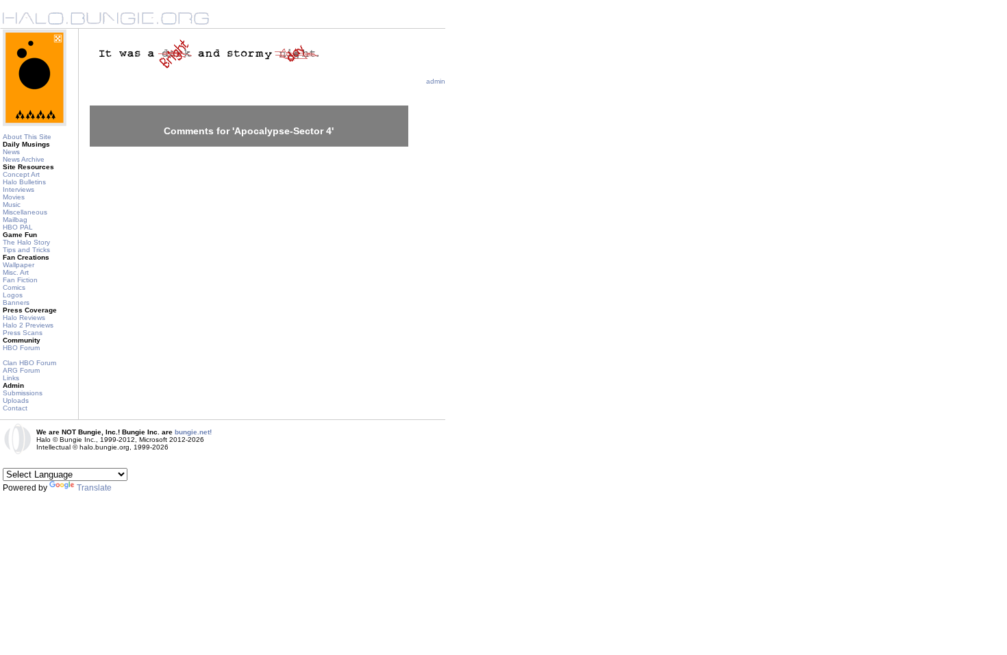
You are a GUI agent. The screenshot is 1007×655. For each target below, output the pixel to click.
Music (12, 204)
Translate (94, 488)
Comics (14, 287)
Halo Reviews (24, 317)
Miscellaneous (25, 212)
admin (435, 81)
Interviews (18, 189)
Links (11, 378)
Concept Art (21, 174)
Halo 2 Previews (28, 325)
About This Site (27, 136)
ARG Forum (21, 370)
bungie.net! (193, 432)
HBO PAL (18, 227)
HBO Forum (21, 347)
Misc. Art (16, 272)
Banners (16, 302)
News (11, 152)
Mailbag (15, 219)
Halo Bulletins (24, 182)
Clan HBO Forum (29, 363)
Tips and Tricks (26, 250)
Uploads (16, 400)
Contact (15, 408)
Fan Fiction (20, 280)
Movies (14, 197)
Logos (13, 295)
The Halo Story (26, 242)
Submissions (22, 393)
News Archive (24, 159)
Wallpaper (18, 265)
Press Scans (22, 332)
